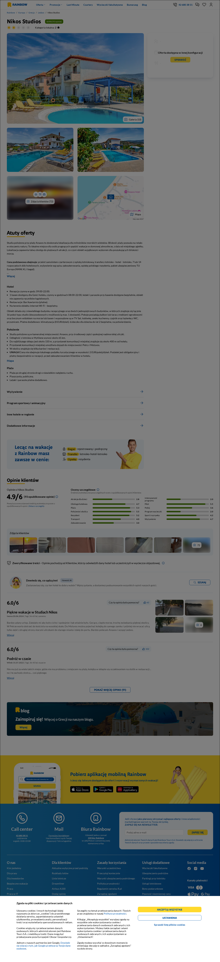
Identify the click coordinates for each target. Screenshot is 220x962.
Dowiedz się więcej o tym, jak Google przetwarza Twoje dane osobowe (43, 945)
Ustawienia (175, 918)
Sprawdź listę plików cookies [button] (169, 924)
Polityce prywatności (115, 913)
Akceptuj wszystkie (171, 910)
